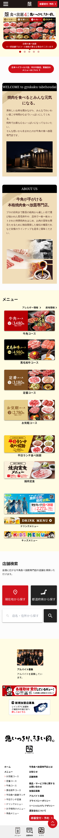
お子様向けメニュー (15, 808)
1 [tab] (20, 51)
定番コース (11, 780)
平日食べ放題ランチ (15, 794)
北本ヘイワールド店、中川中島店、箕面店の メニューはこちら (31, 68)
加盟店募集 (34, 790)
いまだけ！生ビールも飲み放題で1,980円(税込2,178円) (29, 45)
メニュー (8, 771)
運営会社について (37, 810)
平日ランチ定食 (13, 799)
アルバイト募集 (36, 795)
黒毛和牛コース (13, 790)
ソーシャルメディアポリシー (42, 805)
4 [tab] (34, 51)
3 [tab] (29, 51)
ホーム (7, 766)
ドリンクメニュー (14, 804)
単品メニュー (12, 813)
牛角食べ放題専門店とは (41, 766)
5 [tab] (38, 51)
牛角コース (11, 785)
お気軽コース (12, 776)
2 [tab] (25, 51)
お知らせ (33, 771)
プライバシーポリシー (39, 800)
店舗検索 (33, 776)
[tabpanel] (29, 25)
